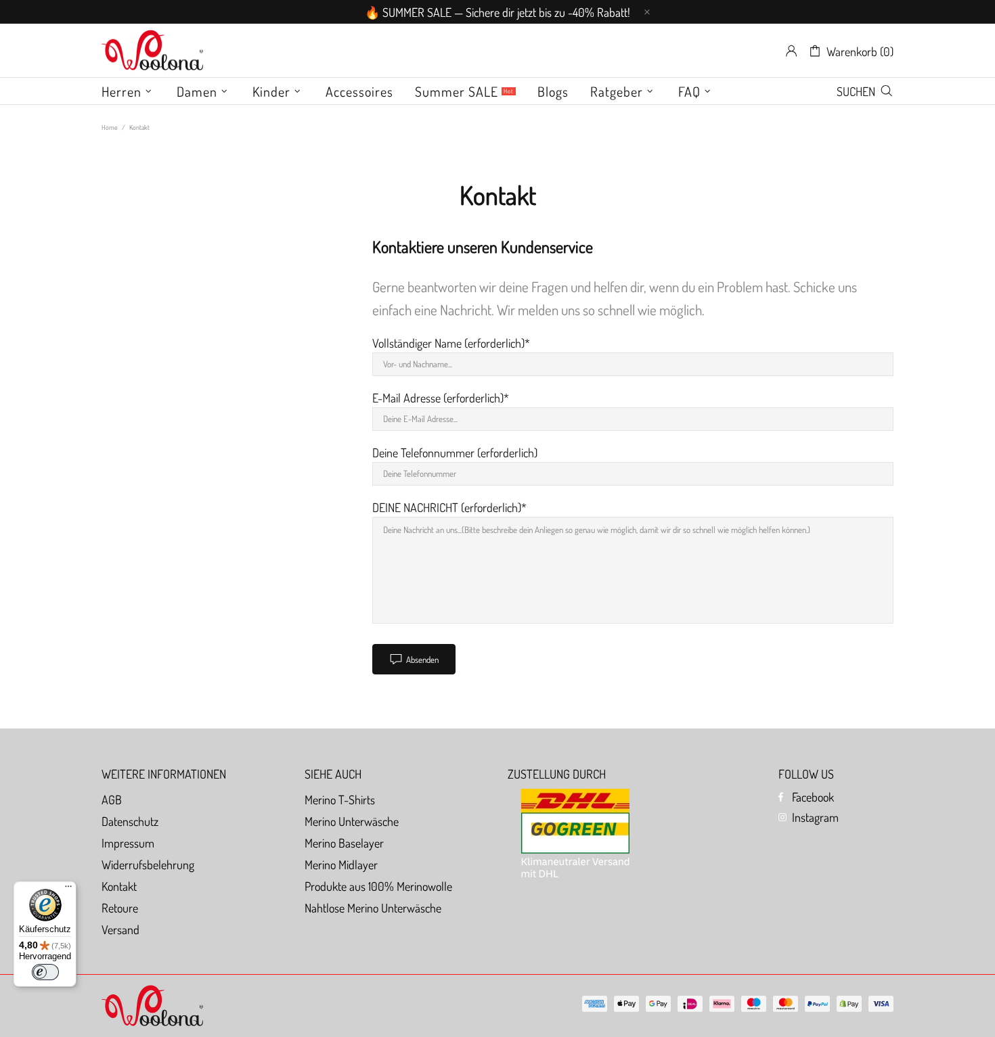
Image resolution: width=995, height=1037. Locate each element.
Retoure (120, 907)
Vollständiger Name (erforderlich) (448, 343)
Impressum (128, 842)
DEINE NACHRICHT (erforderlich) (446, 507)
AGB (112, 799)
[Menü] (68, 889)
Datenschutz (130, 821)
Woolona (152, 51)
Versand (120, 929)
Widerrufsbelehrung (148, 864)
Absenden (422, 659)
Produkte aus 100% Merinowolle (378, 886)
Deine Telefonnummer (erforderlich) (454, 452)
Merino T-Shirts (340, 799)
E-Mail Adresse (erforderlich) (438, 397)
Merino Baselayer (344, 842)
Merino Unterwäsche (352, 821)
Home (110, 127)
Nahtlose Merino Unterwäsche (373, 907)
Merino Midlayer (341, 864)
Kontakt (119, 886)
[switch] (45, 972)
